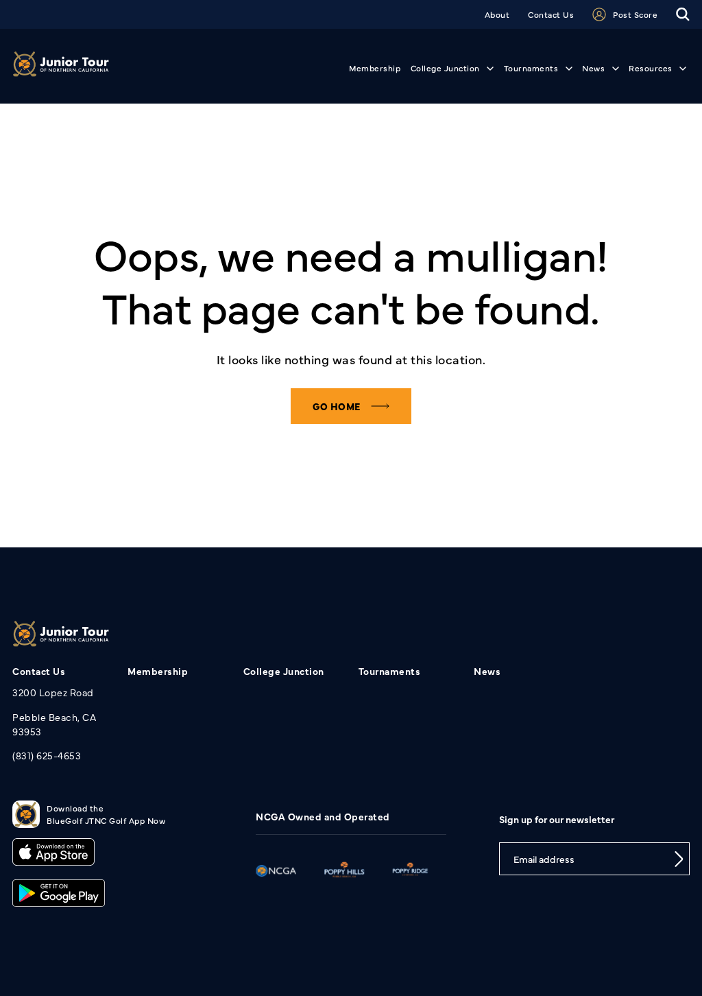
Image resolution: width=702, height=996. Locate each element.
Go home (337, 406)
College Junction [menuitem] (283, 671)
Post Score (635, 14)
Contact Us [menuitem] (38, 671)
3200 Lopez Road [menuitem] (53, 692)
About (497, 14)
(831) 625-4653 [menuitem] (46, 755)
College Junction (445, 67)
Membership (374, 67)
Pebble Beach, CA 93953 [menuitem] (54, 724)
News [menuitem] (487, 671)
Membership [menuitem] (158, 671)
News (593, 67)
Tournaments (531, 67)
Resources (651, 67)
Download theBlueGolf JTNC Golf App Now (106, 814)
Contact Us (551, 14)
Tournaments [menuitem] (390, 671)
